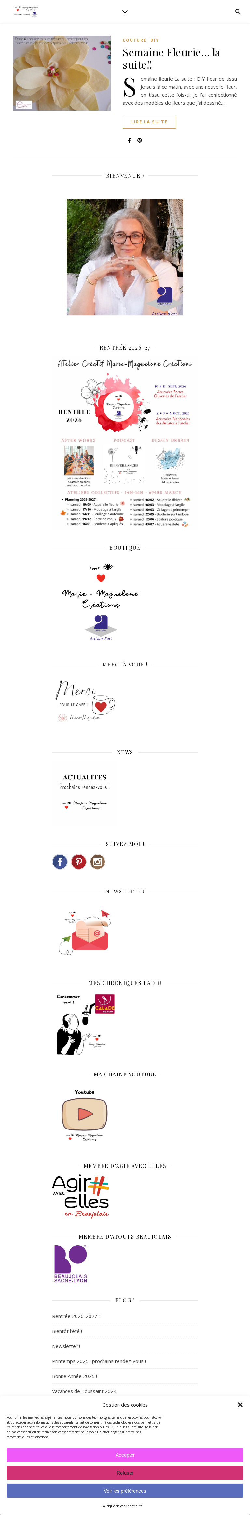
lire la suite (149, 122)
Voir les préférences (125, 1491)
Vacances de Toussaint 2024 (84, 1391)
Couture (134, 40)
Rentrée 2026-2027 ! (76, 1316)
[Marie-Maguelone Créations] (26, 11)
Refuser (125, 1473)
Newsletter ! (66, 1346)
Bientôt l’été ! (67, 1331)
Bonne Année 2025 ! (74, 1376)
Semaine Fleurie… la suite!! (172, 58)
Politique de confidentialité (121, 1506)
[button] (240, 1404)
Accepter (125, 1455)
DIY (154, 40)
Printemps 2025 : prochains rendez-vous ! (99, 1361)
